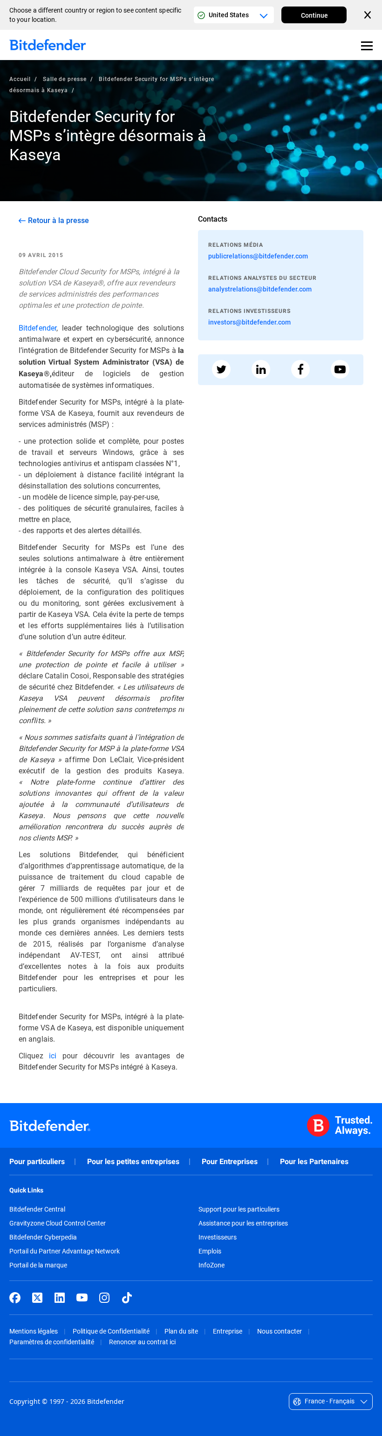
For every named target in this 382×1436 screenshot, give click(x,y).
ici (52, 1055)
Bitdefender (37, 327)
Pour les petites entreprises (133, 1161)
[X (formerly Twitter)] (37, 1297)
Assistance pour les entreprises (243, 1223)
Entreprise (227, 1331)
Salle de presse (65, 78)
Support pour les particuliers (239, 1209)
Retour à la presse (58, 220)
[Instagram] (104, 1297)
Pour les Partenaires (314, 1161)
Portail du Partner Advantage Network (64, 1251)
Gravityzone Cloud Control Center (57, 1223)
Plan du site (181, 1331)
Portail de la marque (38, 1265)
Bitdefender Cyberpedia (43, 1237)
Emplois (209, 1251)
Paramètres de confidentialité (51, 1341)
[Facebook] (14, 1297)
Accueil (20, 78)
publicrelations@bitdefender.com (258, 255)
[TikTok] (126, 1297)
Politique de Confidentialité (111, 1331)
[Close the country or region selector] (368, 15)
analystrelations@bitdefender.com (260, 288)
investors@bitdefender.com (249, 322)
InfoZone (211, 1265)
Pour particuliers (37, 1161)
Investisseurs (217, 1237)
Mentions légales (33, 1331)
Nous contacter (279, 1331)
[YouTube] (82, 1297)
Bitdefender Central (37, 1209)
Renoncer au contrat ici (142, 1341)
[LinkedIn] (59, 1297)
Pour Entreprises (230, 1161)
